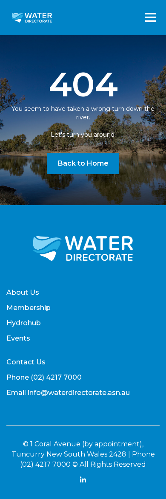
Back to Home (83, 163)
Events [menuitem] (18, 338)
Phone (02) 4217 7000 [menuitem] (44, 377)
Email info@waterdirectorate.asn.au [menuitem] (68, 393)
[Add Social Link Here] (83, 481)
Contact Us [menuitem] (26, 362)
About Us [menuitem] (22, 292)
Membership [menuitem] (28, 308)
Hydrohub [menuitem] (23, 323)
